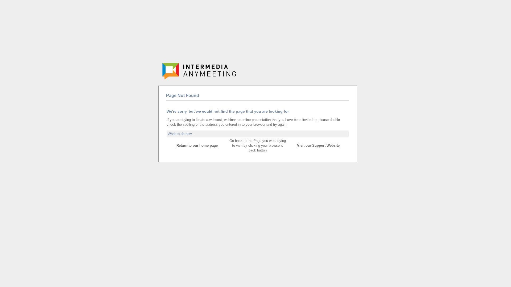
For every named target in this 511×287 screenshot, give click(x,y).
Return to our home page (197, 145)
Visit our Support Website (318, 145)
